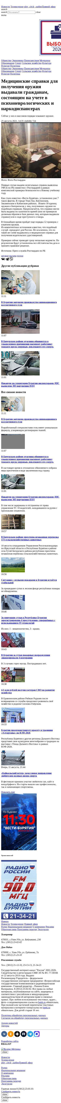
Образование (7, 63)
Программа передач (27, 929)
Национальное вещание (20, 926)
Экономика (17, 60)
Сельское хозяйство (32, 63)
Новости (5, 6)
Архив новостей (9, 1023)
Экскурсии (43, 929)
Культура (46, 63)
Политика (15, 66)
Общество (6, 60)
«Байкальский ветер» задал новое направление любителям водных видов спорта (26, 774)
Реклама (50, 926)
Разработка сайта (9, 1041)
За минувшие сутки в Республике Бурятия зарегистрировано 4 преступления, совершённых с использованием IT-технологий (28, 620)
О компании (39, 926)
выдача (12, 256)
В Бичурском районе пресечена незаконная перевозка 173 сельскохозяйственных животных (30, 538)
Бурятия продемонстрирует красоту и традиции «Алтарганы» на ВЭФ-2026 (27, 731)
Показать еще (8, 792)
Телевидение (17, 6)
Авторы (5, 1025)
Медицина (45, 60)
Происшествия (31, 60)
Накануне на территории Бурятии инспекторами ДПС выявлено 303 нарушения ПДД (30, 384)
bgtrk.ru (42, 1002)
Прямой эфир (40, 6)
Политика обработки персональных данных (23, 1015)
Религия (5, 66)
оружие (5, 256)
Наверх (5, 921)
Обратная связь (9, 929)
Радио (4, 926)
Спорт (18, 63)
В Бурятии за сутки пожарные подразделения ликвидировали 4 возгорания (25, 656)
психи (20, 256)
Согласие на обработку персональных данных (24, 1018)
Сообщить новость (10, 1091)
